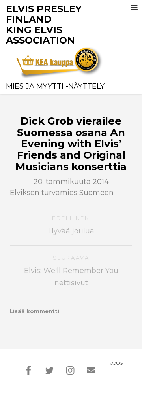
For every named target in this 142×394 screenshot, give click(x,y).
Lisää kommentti (34, 311)
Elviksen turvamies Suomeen (62, 192)
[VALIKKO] (134, 8)
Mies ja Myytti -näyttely (55, 86)
